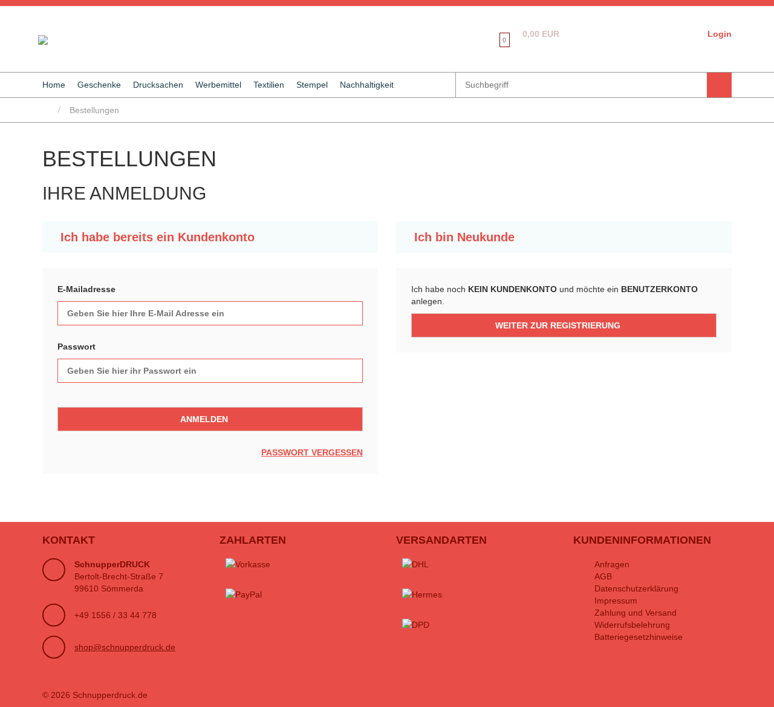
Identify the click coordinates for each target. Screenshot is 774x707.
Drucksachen (158, 85)
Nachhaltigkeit (367, 85)
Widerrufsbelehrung (632, 625)
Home (53, 85)
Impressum (615, 600)
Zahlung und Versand (635, 612)
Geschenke (99, 85)
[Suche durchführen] (719, 85)
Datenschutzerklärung (636, 588)
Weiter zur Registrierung (557, 325)
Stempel (312, 85)
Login (719, 34)
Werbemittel (218, 85)
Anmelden (204, 419)
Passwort (76, 346)
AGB (603, 576)
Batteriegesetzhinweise (638, 637)
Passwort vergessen (312, 452)
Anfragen (611, 564)
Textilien (268, 85)
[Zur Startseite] (40, 39)
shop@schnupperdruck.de (124, 647)
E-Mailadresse (86, 289)
